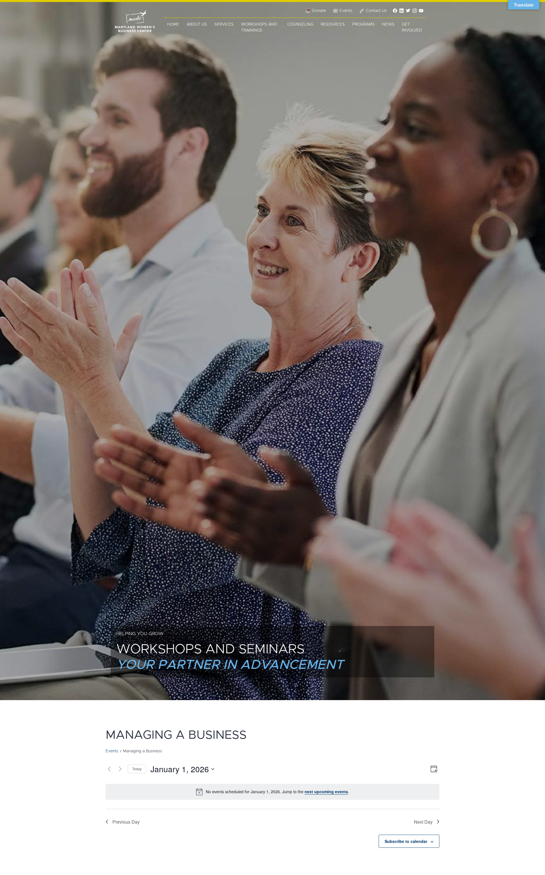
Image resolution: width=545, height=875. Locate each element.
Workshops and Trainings (259, 27)
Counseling (300, 24)
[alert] (272, 792)
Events (112, 751)
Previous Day (126, 822)
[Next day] (120, 769)
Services (224, 24)
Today (137, 768)
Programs (363, 24)
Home (173, 24)
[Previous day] (109, 769)
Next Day (423, 822)
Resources (333, 24)
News (388, 24)
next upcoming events (326, 791)
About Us (196, 24)
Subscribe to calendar (406, 841)
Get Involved (412, 27)
